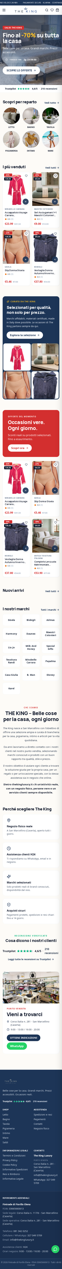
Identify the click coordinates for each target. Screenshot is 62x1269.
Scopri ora (17, 448)
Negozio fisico (41, 1128)
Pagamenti (40, 1119)
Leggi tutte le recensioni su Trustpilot (29, 959)
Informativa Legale (13, 1178)
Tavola (6, 1123)
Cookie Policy (10, 1164)
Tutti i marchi (48, 609)
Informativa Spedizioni (15, 1169)
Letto (5, 1114)
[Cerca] (46, 10)
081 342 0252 (20, 1231)
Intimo (6, 1133)
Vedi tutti (50, 167)
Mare (5, 1137)
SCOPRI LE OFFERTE (19, 70)
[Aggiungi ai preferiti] (26, 176)
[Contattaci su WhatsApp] (55, 1249)
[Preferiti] (52, 10)
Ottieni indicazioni (23, 1037)
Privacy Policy (10, 1160)
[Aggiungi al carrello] (26, 202)
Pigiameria (9, 1128)
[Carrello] (57, 10)
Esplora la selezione (23, 335)
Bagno (6, 1119)
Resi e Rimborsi (11, 1174)
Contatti (38, 1123)
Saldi (5, 1142)
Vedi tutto (50, 102)
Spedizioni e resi (43, 1114)
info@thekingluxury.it (46, 1175)
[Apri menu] (4, 10)
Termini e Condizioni (14, 1155)
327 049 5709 (34, 1235)
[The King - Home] (25, 10)
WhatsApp (17, 1046)
